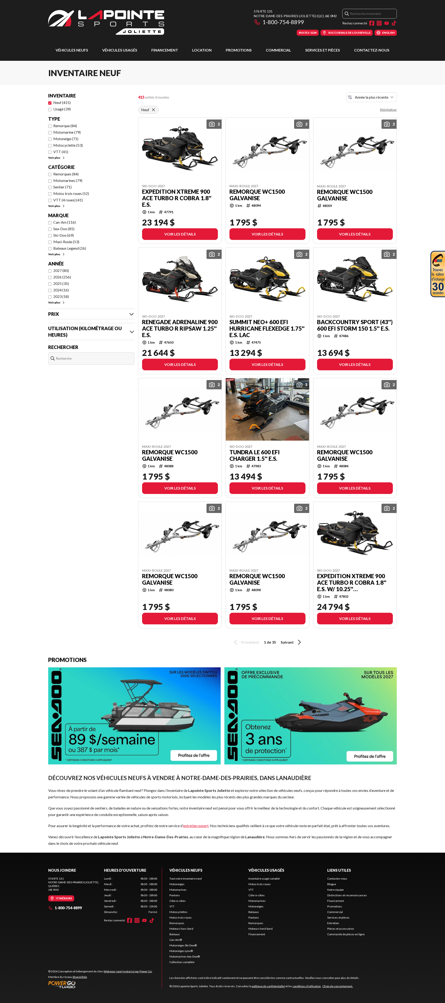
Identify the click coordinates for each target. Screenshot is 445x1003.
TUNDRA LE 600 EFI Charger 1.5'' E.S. (254, 455)
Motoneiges (176, 884)
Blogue (331, 884)
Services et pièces (322, 50)
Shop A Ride (80, 977)
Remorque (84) (65, 125)
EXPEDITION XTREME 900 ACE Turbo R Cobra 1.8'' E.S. (176, 198)
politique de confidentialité (268, 986)
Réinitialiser (388, 110)
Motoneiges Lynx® (181, 951)
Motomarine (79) (67, 132)
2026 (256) (62, 277)
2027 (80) (61, 270)
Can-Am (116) (64, 222)
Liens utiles (339, 870)
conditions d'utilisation (306, 986)
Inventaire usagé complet (264, 878)
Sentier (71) (62, 187)
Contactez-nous (371, 50)
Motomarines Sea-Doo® (184, 956)
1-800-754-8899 (283, 22)
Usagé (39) (62, 109)
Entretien (333, 923)
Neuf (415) (62, 102)
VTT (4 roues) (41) (68, 200)
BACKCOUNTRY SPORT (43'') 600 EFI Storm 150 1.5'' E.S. (355, 325)
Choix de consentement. (337, 986)
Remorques (176, 923)
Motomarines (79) (67, 180)
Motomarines (178, 889)
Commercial (278, 50)
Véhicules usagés (119, 50)
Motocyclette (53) (68, 145)
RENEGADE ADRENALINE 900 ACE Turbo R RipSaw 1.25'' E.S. (180, 328)
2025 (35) (61, 283)
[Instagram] (379, 23)
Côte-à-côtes (177, 901)
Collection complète (181, 962)
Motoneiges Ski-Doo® (183, 945)
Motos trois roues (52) (71, 193)
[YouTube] (386, 23)
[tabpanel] (130, 895)
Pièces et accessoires (340, 928)
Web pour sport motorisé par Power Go (128, 971)
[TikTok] (394, 23)
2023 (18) (61, 296)
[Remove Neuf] (153, 110)
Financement (164, 50)
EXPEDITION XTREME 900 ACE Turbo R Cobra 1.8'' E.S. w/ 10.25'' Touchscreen (351, 582)
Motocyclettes (178, 912)
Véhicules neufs (72, 50)
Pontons (174, 895)
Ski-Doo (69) (63, 235)
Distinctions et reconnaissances (347, 895)
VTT (172, 906)
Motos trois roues (180, 917)
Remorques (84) (66, 174)
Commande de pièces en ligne (346, 934)
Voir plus (54, 157)
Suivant (287, 642)
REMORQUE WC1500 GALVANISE (257, 194)
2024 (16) (61, 290)
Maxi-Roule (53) (66, 241)
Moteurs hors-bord (181, 928)
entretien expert (196, 825)
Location (202, 50)
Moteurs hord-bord (260, 928)
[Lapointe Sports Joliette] (106, 22)
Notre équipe (335, 889)
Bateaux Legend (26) (69, 248)
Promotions (239, 50)
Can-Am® (175, 940)
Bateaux (174, 934)
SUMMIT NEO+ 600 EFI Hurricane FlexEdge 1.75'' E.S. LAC (267, 328)
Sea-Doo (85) (63, 228)
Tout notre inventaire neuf (185, 878)
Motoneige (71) (65, 138)
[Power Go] (100, 984)
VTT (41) (60, 151)
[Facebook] (372, 23)
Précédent (250, 642)
